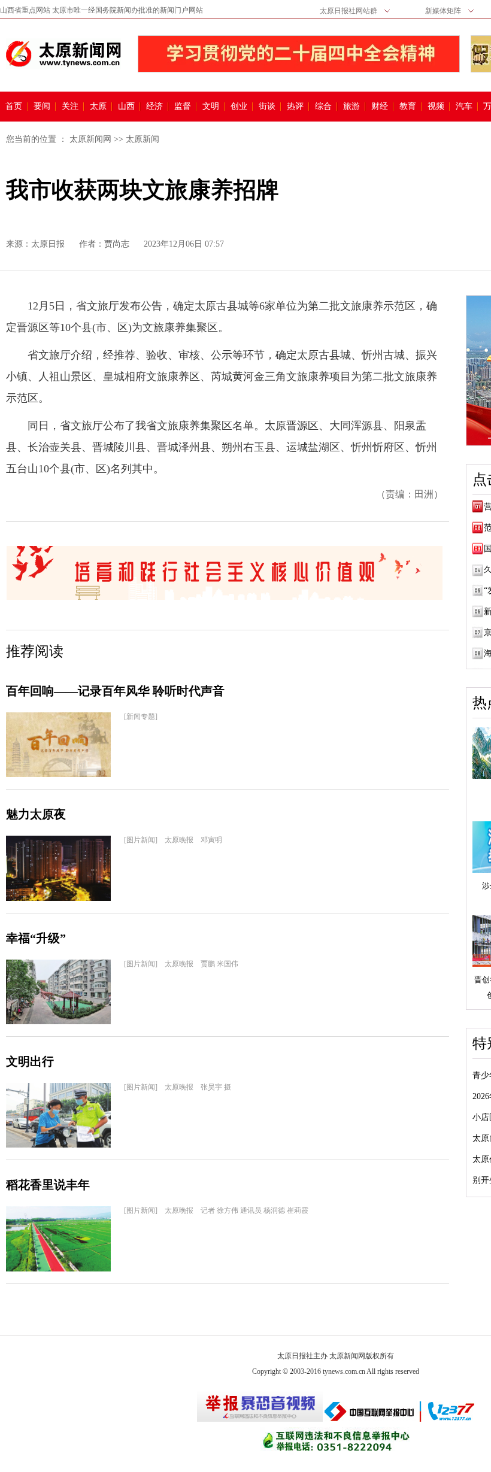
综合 (323, 106)
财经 (379, 106)
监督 (182, 106)
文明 (210, 106)
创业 (239, 106)
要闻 (42, 106)
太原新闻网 (90, 139)
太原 (98, 106)
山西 (126, 106)
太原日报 (48, 243)
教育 (407, 106)
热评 (295, 106)
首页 (13, 106)
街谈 (267, 106)
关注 (70, 106)
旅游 (351, 106)
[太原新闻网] (63, 53)
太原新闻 (142, 139)
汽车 (464, 106)
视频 (436, 106)
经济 (154, 106)
